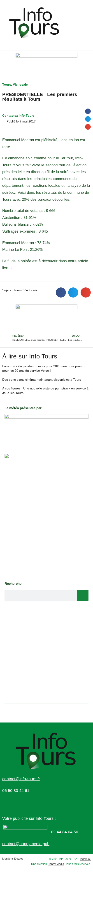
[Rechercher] (82, 595)
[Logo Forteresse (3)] (46, 429)
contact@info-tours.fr (21, 779)
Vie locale (20, 84)
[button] (88, 111)
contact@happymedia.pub (25, 844)
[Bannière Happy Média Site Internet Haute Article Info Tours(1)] (46, 318)
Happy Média (56, 864)
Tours (6, 84)
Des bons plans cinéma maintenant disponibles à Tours (41, 379)
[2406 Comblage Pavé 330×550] (42, 515)
